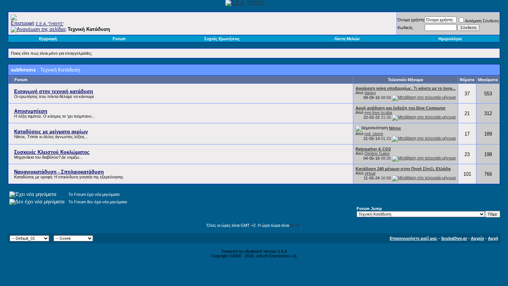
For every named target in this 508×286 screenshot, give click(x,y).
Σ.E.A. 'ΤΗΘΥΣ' (50, 24)
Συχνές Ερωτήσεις (222, 38)
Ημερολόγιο (450, 38)
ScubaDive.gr (454, 238)
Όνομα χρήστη (411, 20)
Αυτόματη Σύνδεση (482, 21)
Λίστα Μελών (347, 38)
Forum (119, 38)
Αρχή (493, 238)
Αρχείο (477, 238)
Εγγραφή (48, 38)
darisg (370, 92)
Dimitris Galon (377, 153)
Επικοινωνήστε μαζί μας (413, 238)
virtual (369, 173)
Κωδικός (405, 27)
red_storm (373, 133)
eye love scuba (378, 112)
